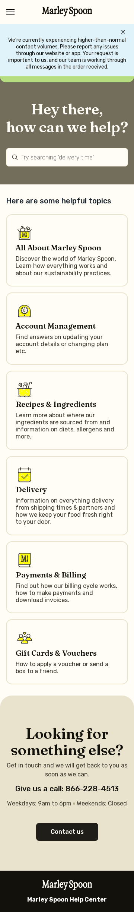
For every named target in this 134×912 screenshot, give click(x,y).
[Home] (67, 14)
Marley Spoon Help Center (67, 899)
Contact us (67, 831)
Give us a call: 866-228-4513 (67, 788)
